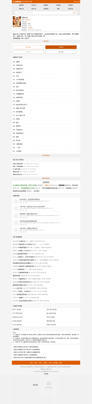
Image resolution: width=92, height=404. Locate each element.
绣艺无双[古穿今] (24, 282)
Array (15, 288)
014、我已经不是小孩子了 (20, 104)
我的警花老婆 (23, 273)
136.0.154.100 (51, 325)
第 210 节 (33, 251)
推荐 (58, 8)
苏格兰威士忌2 (32, 294)
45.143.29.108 (51, 313)
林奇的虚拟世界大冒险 (26, 260)
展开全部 (46, 41)
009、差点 (16, 122)
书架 (75, 1)
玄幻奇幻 (30, 28)
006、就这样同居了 (18, 133)
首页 (31, 363)
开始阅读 (61, 47)
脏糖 (20, 298)
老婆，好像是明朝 (18, 166)
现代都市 (70, 5)
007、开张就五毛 (17, 129)
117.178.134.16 (17, 313)
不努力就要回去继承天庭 (53, 188)
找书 (78, 1)
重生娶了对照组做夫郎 (26, 266)
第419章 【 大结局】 (33, 247)
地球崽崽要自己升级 (30, 188)
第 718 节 (29, 285)
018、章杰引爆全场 (18, 90)
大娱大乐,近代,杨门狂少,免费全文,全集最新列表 (26, 352)
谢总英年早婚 (22, 254)
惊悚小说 (21, 8)
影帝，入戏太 (24, 291)
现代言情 (16, 247)
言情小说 (33, 5)
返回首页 (21, 5)
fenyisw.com (26, 1)
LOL (14, 257)
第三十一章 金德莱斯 (41, 260)
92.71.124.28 (16, 309)
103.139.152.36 (51, 309)
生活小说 (16, 273)
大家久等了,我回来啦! (29, 288)
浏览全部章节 (46, 155)
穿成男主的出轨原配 (22, 191)
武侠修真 (46, 8)
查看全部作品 (46, 178)
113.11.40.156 (16, 325)
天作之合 (16, 279)
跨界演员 (21, 269)
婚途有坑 (22, 279)
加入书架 (61, 52)
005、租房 (16, 137)
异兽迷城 (64, 185)
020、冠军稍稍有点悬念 (19, 83)
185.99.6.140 (50, 321)
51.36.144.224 (16, 321)
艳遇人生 (51, 185)
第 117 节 (30, 254)
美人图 (19, 288)
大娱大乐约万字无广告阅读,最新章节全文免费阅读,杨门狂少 (30, 357)
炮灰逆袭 (16, 282)
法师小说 (16, 260)
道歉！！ (36, 244)
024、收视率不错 (17, 69)
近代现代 (16, 301)
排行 (40, 363)
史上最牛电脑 (16, 169)
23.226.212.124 (17, 317)
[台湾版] (55, 363)
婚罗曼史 (23, 247)
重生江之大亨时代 (25, 244)
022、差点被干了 (17, 72)
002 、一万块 (16, 147)
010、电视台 (16, 119)
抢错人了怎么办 (24, 251)
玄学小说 (16, 298)
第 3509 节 (38, 257)
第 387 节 (35, 301)
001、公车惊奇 (17, 151)
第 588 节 (26, 276)
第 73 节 (34, 263)
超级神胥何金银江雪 (19, 285)
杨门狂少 (27, 20)
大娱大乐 (23, 34)
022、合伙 (16, 76)
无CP (14, 294)
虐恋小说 (16, 291)
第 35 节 (25, 298)
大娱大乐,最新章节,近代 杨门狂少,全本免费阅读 (26, 349)
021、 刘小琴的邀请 (18, 79)
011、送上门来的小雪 (19, 115)
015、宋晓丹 (16, 101)
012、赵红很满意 (17, 112)
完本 (35, 363)
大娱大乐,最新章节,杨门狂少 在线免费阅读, (25, 355)
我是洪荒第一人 (18, 276)
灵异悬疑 (58, 5)
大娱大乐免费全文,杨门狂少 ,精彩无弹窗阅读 (25, 347)
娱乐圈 (15, 254)
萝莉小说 (16, 251)
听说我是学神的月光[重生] (22, 263)
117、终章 (28, 269)
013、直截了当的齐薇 (19, 108)
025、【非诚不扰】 (18, 65)
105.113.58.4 (50, 317)
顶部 (60, 363)
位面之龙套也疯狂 (18, 163)
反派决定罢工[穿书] (25, 301)
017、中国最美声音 (18, 94)
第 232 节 (37, 266)
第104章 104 (35, 282)
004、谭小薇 (16, 140)
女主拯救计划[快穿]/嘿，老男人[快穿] (28, 185)
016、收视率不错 (17, 97)
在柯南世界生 (22, 294)
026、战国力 (16, 61)
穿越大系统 (16, 172)
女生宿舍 (71, 188)
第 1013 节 (32, 273)
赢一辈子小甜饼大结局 (33, 279)
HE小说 (15, 269)
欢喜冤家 (16, 266)
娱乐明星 (16, 244)
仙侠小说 (33, 8)
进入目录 (28, 47)
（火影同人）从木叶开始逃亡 (25, 257)
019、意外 (16, 87)
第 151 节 (33, 291)
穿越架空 (46, 5)
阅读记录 (70, 8)
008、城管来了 (17, 126)
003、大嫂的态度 (17, 144)
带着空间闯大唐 (17, 174)
